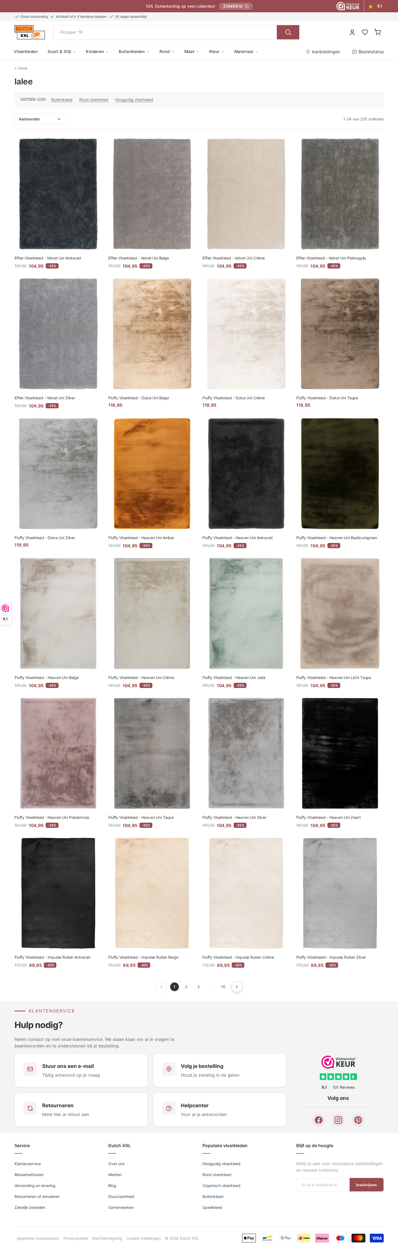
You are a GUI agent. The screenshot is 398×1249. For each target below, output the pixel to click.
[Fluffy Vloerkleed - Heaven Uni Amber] (152, 473)
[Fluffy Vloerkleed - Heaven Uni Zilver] (246, 753)
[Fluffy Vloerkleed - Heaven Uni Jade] (246, 613)
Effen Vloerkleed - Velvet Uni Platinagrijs (331, 258)
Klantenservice (27, 1163)
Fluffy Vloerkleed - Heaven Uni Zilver (234, 817)
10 (223, 986)
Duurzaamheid (121, 1196)
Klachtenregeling (107, 1238)
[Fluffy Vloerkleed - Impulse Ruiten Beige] (152, 893)
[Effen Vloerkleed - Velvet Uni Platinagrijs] (340, 194)
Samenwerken (121, 1207)
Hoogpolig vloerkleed (134, 99)
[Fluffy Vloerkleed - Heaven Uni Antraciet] (246, 473)
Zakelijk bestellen (29, 1207)
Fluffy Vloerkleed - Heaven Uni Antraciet (237, 537)
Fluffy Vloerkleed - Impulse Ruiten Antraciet (52, 957)
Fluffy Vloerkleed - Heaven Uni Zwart (328, 817)
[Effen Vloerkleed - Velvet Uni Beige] (152, 194)
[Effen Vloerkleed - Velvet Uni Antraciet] (58, 194)
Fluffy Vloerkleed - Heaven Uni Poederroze (51, 817)
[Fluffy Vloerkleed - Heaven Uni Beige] (58, 613)
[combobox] (165, 32)
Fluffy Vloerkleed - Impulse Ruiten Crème (238, 957)
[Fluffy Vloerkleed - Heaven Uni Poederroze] (58, 753)
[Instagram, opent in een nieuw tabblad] (338, 1120)
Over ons (116, 1163)
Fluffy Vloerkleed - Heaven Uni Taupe (141, 817)
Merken (115, 1174)
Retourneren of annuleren (37, 1196)
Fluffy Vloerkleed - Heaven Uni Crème (141, 677)
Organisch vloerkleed (221, 1185)
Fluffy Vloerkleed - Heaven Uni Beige (46, 677)
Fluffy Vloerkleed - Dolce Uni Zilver (44, 537)
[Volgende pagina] (236, 986)
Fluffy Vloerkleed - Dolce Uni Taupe (327, 397)
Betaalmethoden (29, 1174)
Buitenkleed (61, 99)
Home (22, 68)
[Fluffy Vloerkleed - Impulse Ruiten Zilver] (340, 893)
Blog (112, 1185)
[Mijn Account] (352, 32)
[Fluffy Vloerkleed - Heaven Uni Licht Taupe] (340, 613)
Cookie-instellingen (144, 1238)
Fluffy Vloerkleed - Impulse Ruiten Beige (143, 957)
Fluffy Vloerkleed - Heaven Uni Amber (141, 537)
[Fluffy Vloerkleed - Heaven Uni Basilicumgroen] (340, 473)
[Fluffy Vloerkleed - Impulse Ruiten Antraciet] (58, 893)
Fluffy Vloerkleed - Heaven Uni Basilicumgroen (336, 537)
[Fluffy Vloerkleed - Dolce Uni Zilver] (58, 473)
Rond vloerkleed (93, 99)
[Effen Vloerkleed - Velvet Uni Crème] (246, 194)
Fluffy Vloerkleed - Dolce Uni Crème (233, 397)
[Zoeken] (288, 32)
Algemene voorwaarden (38, 1238)
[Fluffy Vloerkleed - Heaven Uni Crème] (152, 613)
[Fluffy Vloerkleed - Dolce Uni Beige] (152, 334)
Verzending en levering (35, 1185)
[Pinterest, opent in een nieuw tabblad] (358, 1120)
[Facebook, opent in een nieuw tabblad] (318, 1120)
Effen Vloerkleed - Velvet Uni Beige (138, 258)
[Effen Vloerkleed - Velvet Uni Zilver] (58, 334)
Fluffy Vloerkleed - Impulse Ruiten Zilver (331, 957)
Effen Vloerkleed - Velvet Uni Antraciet (47, 258)
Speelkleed (212, 1207)
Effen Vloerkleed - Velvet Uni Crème (233, 258)
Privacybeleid (75, 1238)
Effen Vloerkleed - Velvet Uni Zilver (44, 397)
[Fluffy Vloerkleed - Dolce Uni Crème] (246, 334)
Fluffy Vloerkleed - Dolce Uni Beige (138, 397)
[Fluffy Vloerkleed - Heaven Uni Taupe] (152, 753)
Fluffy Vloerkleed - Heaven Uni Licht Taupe (333, 677)
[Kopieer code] (247, 6)
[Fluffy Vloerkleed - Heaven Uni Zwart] (340, 753)
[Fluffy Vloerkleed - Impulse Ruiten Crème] (246, 893)
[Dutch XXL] (29, 32)
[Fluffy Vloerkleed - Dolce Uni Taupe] (340, 334)
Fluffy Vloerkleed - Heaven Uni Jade (234, 677)
